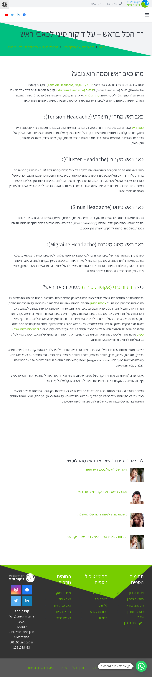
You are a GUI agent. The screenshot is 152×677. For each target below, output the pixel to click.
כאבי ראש (138, 127)
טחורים (103, 618)
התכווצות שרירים (133, 668)
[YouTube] (6, 15)
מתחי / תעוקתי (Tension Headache (70, 85)
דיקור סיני (33, 329)
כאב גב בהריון (135, 599)
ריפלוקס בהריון (135, 605)
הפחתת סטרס (98, 611)
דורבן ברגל (79, 668)
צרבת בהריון (136, 593)
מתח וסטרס (92, 95)
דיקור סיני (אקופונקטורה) (107, 287)
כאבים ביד (101, 599)
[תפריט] (146, 14)
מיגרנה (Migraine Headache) (75, 90)
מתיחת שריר (99, 593)
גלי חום (103, 605)
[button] (141, 666)
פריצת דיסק (63, 593)
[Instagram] (16, 589)
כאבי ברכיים (63, 611)
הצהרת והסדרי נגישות (41, 668)
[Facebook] (24, 15)
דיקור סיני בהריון (134, 623)
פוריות (63, 668)
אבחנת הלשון (98, 303)
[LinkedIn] (18, 15)
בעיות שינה (111, 668)
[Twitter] (12, 15)
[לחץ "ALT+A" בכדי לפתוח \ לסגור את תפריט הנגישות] (4, 4)
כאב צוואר (65, 599)
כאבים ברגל (63, 618)
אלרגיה (95, 668)
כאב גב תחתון (62, 605)
